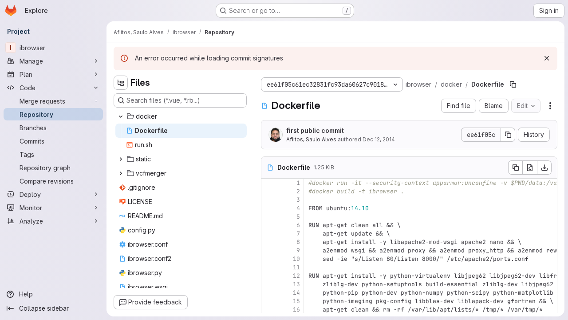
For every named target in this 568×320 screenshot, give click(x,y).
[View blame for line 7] (269, 233)
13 (296, 284)
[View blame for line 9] (269, 250)
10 (296, 259)
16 (296, 309)
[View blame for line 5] (269, 216)
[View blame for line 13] (269, 284)
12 (296, 276)
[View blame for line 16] (269, 309)
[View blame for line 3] (269, 200)
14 (296, 292)
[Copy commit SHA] (508, 135)
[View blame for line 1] (269, 183)
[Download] (544, 167)
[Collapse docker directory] (120, 116)
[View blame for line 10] (269, 259)
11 (296, 267)
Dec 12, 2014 (379, 139)
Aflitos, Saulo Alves (311, 139)
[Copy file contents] (515, 167)
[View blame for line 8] (269, 242)
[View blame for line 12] (269, 276)
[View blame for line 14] (269, 292)
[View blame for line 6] (269, 225)
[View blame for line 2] (269, 191)
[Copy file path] (513, 84)
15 (296, 301)
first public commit (315, 130)
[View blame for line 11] (269, 267)
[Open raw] (530, 167)
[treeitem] (181, 116)
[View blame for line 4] (269, 208)
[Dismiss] (546, 58)
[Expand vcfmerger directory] (120, 173)
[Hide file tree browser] (121, 83)
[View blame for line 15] (269, 301)
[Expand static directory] (120, 159)
